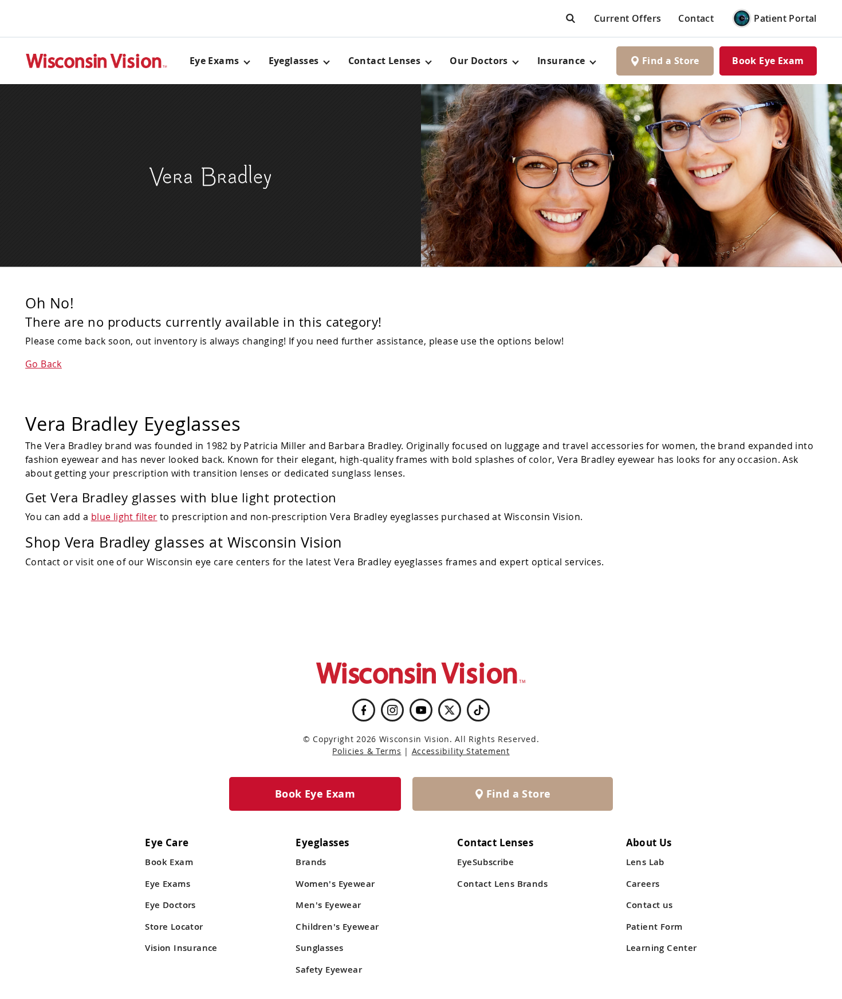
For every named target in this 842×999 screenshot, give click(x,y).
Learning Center (661, 948)
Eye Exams (167, 884)
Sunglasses (319, 948)
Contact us (649, 905)
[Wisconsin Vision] (96, 61)
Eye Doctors (170, 905)
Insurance (561, 60)
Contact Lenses (384, 60)
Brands (311, 862)
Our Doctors (478, 60)
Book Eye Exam (768, 60)
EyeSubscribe (485, 862)
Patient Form (654, 927)
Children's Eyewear (337, 927)
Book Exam (169, 862)
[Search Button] (570, 18)
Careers (643, 884)
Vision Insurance (181, 948)
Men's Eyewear (328, 905)
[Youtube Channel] (421, 710)
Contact (696, 18)
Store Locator (174, 927)
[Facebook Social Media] (364, 710)
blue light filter (124, 516)
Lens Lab (645, 862)
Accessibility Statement (461, 751)
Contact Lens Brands (502, 884)
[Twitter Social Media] (450, 710)
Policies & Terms (366, 751)
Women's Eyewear (335, 884)
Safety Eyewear (329, 970)
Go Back (43, 364)
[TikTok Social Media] (478, 710)
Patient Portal (785, 18)
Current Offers (628, 18)
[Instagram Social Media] (392, 710)
